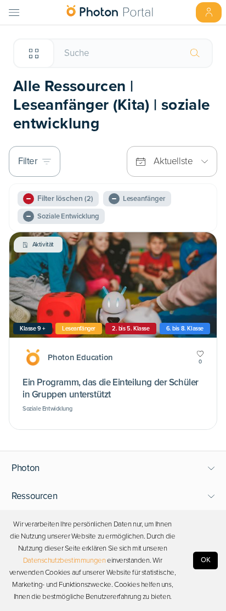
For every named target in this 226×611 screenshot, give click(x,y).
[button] (113, 468)
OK (206, 560)
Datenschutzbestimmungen (64, 560)
